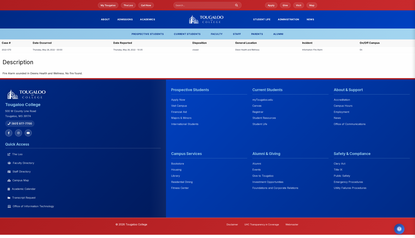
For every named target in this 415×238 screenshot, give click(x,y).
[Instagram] (18, 133)
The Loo (128, 5)
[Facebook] (8, 133)
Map (311, 5)
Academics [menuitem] (147, 19)
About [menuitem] (105, 19)
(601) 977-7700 (22, 123)
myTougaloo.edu (262, 99)
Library (175, 175)
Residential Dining (182, 182)
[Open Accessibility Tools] (399, 229)
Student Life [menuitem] (261, 19)
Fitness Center (180, 188)
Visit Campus (179, 105)
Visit (298, 5)
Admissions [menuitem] (125, 19)
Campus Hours (343, 105)
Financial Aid (179, 111)
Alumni (278, 34)
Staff (237, 34)
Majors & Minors (181, 118)
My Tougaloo (108, 5)
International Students (184, 124)
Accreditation (342, 99)
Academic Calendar (24, 188)
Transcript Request (24, 197)
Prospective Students (148, 34)
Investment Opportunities (267, 182)
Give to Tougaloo (262, 175)
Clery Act (339, 163)
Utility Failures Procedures (350, 188)
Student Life (259, 124)
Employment (341, 111)
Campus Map (20, 180)
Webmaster (291, 224)
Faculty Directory (23, 163)
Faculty (217, 34)
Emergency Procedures (348, 182)
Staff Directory (21, 171)
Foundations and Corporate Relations (275, 188)
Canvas (256, 105)
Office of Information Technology (33, 206)
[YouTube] (28, 133)
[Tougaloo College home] (207, 19)
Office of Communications (350, 124)
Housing (176, 169)
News (310, 19)
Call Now (146, 5)
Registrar (257, 111)
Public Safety (342, 175)
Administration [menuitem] (288, 19)
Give (285, 5)
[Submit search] (236, 5)
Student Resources (264, 118)
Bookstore (177, 163)
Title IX (338, 169)
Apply (271, 5)
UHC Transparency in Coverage (261, 224)
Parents (257, 34)
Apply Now (178, 99)
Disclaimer (232, 224)
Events (256, 169)
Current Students (187, 34)
